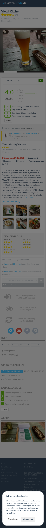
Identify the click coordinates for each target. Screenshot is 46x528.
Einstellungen (13, 519)
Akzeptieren (28, 519)
